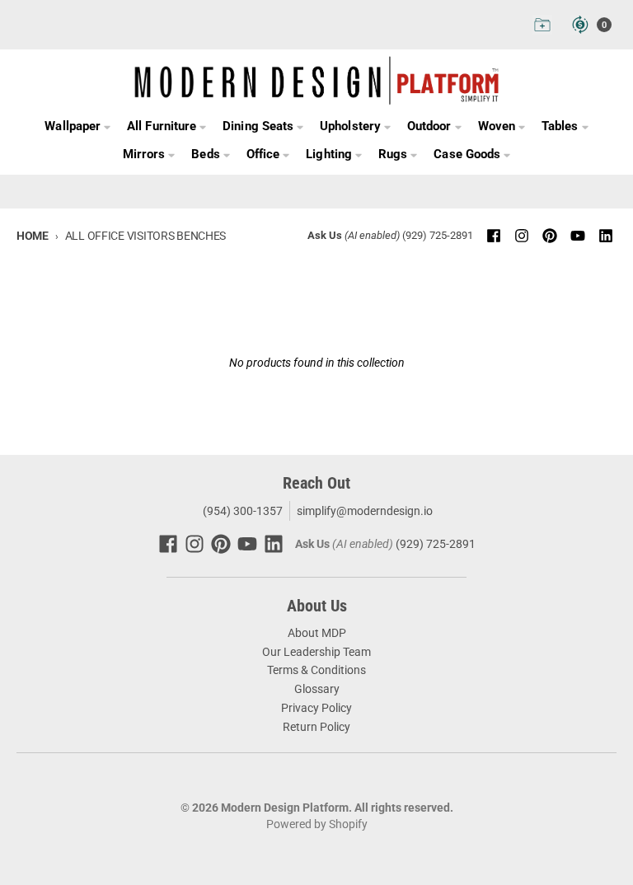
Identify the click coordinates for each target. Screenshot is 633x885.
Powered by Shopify (317, 824)
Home (32, 235)
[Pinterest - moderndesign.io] (549, 235)
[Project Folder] (542, 25)
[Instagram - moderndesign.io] (521, 235)
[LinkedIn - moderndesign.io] (606, 235)
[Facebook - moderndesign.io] (493, 235)
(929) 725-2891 (437, 235)
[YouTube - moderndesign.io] (577, 235)
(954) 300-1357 (241, 510)
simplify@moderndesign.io (365, 510)
